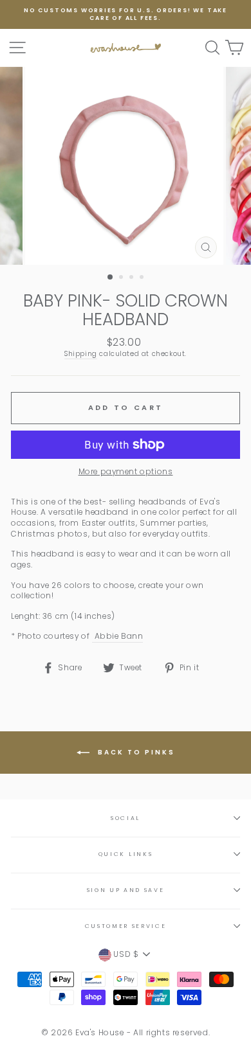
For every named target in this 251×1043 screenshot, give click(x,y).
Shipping (80, 354)
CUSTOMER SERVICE (126, 926)
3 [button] (132, 278)
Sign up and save (126, 890)
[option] (125, 14)
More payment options (126, 472)
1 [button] (110, 277)
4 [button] (143, 278)
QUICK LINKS (125, 854)
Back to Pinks (135, 752)
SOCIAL (125, 818)
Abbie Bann (118, 636)
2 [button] (122, 278)
